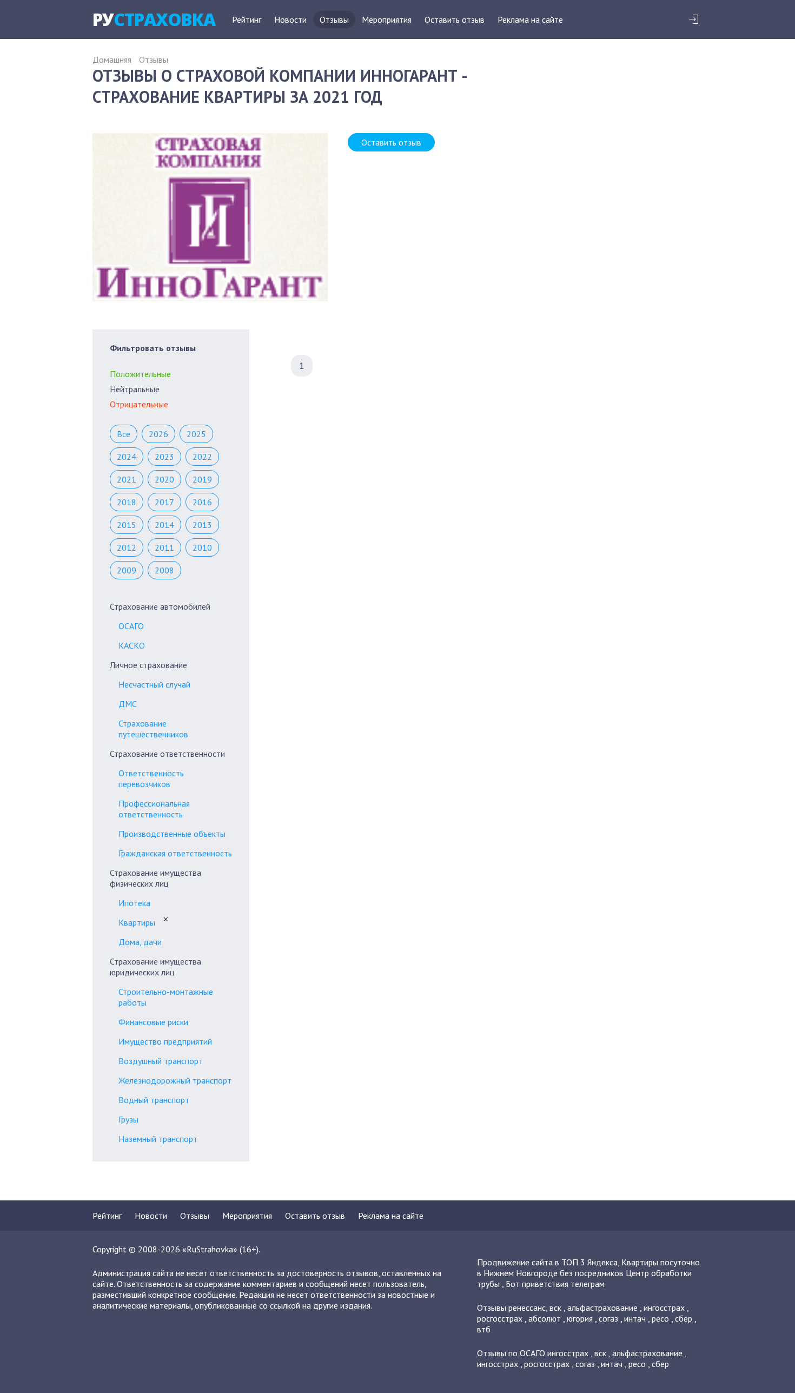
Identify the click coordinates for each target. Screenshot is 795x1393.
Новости (290, 19)
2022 (202, 456)
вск (555, 1307)
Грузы (128, 1119)
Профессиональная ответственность (154, 809)
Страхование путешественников (153, 729)
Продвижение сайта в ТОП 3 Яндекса (547, 1262)
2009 (126, 570)
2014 (164, 524)
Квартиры (136, 922)
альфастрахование (602, 1307)
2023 (164, 456)
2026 (158, 433)
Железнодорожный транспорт (174, 1080)
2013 (202, 524)
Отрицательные (139, 404)
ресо (660, 1318)
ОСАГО (131, 625)
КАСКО (131, 645)
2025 (196, 433)
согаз (608, 1318)
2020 (164, 479)
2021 (126, 479)
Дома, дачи (140, 941)
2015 (126, 524)
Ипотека (134, 902)
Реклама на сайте (530, 19)
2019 (202, 479)
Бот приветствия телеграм (555, 1283)
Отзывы (334, 19)
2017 (164, 502)
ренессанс (527, 1307)
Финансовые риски (153, 1021)
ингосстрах (664, 1307)
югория (580, 1318)
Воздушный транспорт (160, 1060)
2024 (126, 456)
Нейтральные (135, 389)
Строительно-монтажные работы (165, 997)
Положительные (140, 373)
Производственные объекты (172, 833)
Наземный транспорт (157, 1138)
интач (635, 1318)
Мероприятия (387, 19)
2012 (126, 547)
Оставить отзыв (455, 19)
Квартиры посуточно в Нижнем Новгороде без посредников (588, 1267)
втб (484, 1329)
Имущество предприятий (165, 1041)
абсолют (544, 1318)
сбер (683, 1318)
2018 (126, 502)
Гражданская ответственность (175, 853)
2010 (202, 547)
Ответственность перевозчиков (151, 778)
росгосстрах (499, 1318)
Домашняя (111, 59)
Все (123, 433)
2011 (164, 547)
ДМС (127, 703)
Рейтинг (246, 19)
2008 (164, 570)
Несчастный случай (154, 684)
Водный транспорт (153, 1099)
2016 (202, 502)
